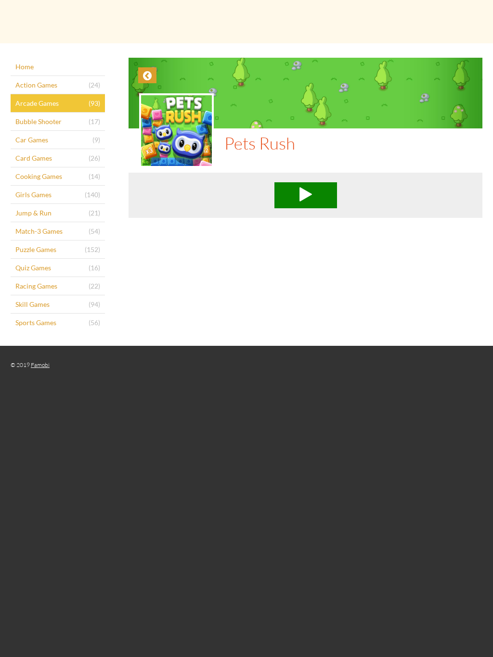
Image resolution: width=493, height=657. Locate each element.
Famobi (40, 364)
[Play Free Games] (246, 21)
